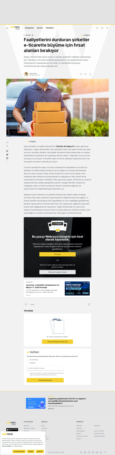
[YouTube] (89, 452)
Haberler (26, 425)
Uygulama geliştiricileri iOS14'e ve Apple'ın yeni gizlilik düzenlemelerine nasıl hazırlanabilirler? (67, 401)
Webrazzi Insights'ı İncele (57, 272)
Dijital (43, 425)
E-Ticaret (27, 35)
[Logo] (15, 28)
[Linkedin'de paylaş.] (7, 158)
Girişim (43, 431)
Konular (40, 28)
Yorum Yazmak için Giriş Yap (57, 342)
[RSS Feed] (105, 452)
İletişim (78, 439)
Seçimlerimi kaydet (45, 380)
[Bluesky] (97, 452)
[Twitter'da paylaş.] (7, 155)
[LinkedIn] (85, 452)
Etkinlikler (50, 28)
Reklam (78, 433)
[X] (81, 452)
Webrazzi (51, 408)
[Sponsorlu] (77, 288)
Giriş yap (57, 254)
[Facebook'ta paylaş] (7, 151)
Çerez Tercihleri (99, 431)
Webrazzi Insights (29, 428)
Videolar (26, 431)
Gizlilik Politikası (99, 433)
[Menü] (7, 28)
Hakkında (79, 425)
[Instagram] (93, 452)
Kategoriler (29, 28)
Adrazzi (28, 295)
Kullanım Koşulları (99, 436)
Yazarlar (78, 428)
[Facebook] (101, 452)
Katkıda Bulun (80, 431)
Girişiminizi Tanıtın (82, 436)
